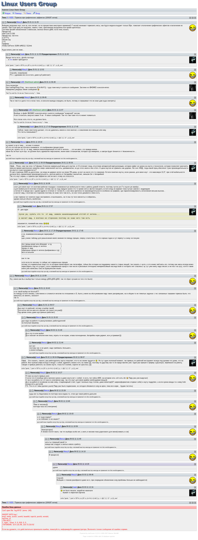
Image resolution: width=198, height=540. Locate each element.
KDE (11, 18)
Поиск (28, 13)
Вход (37, 13)
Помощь (18, 13)
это (11, 60)
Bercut (23, 142)
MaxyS (19, 22)
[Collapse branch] (3, 22)
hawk (23, 54)
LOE (22, 82)
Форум (7, 13)
